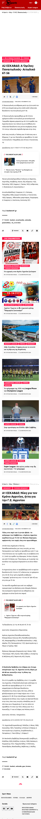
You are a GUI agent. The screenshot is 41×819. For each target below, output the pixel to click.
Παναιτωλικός (11, 463)
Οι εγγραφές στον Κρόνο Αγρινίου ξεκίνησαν (20, 271)
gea (23, 766)
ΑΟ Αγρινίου (10, 305)
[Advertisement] (20, 35)
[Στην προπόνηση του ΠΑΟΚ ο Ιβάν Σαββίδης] (20, 411)
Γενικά (26, 58)
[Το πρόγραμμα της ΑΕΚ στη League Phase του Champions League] (20, 370)
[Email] (27, 230)
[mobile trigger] (4, 2)
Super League (10, 424)
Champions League (13, 382)
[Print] (16, 96)
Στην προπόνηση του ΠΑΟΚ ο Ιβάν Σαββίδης (20, 427)
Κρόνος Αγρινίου (12, 265)
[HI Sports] (11, 2)
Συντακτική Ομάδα (7, 101)
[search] (26, 3)
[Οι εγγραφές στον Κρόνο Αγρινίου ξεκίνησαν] (20, 253)
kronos (28, 766)
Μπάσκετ (7, 61)
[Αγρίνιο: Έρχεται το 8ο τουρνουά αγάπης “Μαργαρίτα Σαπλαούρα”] (20, 292)
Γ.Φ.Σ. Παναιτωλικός (11, 58)
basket (12, 220)
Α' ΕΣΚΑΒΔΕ (6, 769)
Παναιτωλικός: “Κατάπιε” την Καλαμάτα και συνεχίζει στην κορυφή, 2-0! (18, 171)
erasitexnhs (20, 220)
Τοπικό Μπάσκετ (21, 61)
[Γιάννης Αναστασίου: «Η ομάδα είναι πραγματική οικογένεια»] (9, 162)
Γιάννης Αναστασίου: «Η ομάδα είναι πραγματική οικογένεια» (25, 162)
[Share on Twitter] (10, 96)
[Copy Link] (13, 96)
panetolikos (6, 223)
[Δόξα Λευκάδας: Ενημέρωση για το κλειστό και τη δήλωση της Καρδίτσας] (20, 331)
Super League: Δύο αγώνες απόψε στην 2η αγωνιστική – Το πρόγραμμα (20, 467)
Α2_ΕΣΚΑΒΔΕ (16, 223)
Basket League (11, 343)
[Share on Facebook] (7, 96)
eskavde (28, 220)
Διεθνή (8, 385)
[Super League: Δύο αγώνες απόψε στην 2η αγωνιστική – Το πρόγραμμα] (20, 448)
